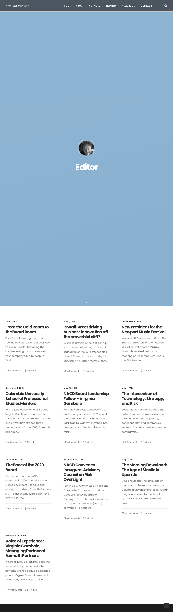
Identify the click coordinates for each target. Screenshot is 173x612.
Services (94, 5)
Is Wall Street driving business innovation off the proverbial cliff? (86, 332)
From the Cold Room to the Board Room (27, 329)
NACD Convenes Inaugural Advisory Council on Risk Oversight (82, 472)
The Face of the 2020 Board (24, 467)
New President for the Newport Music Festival (144, 329)
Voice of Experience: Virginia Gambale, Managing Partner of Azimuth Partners (25, 548)
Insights (111, 5)
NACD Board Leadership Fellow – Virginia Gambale (86, 398)
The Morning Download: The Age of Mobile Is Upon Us (144, 469)
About (80, 5)
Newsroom (128, 5)
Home (67, 5)
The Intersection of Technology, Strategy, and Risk (143, 398)
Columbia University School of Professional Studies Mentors (26, 398)
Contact (146, 5)
